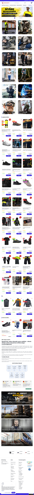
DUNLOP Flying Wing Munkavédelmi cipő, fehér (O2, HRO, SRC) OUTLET (6, 150)
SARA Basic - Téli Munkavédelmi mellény (6, 309)
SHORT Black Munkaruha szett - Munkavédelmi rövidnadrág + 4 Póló (27, 331)
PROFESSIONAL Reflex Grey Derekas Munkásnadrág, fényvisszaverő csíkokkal (17, 287)
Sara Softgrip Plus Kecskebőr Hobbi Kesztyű (17, 330)
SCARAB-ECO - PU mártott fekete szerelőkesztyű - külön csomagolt (6, 266)
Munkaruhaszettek (19, 5)
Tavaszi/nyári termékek (13, 5)
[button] (31, 384)
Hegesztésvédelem (25, 96)
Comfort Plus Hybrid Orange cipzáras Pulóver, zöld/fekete (16, 309)
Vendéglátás (25, 64)
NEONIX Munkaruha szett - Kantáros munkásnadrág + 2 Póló (6, 208)
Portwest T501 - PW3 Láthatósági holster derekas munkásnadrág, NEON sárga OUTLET (6, 130)
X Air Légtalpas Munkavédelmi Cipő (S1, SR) (27, 247)
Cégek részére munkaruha (5, 5)
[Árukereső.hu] (30, 466)
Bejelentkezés (26, 0)
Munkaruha (24, 5)
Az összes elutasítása (7, 492)
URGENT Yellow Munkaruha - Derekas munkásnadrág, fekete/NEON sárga (26, 287)
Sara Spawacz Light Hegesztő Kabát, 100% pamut (27, 309)
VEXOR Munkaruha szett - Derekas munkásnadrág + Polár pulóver (17, 150)
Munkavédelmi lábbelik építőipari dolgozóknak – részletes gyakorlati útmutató (14, 415)
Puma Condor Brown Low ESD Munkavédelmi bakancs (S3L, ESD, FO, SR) (16, 131)
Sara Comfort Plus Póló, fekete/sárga (16, 267)
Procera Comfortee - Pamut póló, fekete (6, 247)
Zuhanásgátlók (24, 112)
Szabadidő (24, 80)
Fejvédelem (9, 112)
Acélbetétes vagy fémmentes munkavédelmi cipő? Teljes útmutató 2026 (13, 401)
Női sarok (8, 64)
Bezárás (13, 492)
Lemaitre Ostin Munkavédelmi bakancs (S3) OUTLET (27, 208)
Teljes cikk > (30, 403)
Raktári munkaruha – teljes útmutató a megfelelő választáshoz (12, 429)
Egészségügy (9, 80)
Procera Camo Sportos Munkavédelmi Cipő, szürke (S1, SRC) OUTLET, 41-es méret (6, 331)
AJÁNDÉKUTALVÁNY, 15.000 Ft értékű (26, 228)
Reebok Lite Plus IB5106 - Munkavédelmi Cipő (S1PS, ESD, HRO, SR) (16, 209)
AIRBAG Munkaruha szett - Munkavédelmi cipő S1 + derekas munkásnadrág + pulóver (6, 228)
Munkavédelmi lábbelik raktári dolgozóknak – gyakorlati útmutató (12, 443)
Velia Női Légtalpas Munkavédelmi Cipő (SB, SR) (27, 189)
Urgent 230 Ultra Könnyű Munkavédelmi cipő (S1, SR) (16, 247)
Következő (30, 5)
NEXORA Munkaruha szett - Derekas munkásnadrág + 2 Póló (6, 189)
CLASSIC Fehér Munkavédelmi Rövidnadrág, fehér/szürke (6, 287)
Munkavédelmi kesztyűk (25, 48)
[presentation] (2, 128)
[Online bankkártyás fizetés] (29, 461)
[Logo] (5, 3)
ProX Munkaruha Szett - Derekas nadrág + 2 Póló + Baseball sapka (27, 130)
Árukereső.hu (29, 467)
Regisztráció (30, 0)
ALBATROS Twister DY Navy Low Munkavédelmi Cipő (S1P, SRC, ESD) (17, 170)
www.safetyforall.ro (30, 465)
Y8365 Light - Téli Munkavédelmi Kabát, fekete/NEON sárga (17, 228)
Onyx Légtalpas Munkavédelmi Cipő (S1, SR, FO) (16, 189)
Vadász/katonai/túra (9, 96)
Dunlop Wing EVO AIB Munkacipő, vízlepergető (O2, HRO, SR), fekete (6, 169)
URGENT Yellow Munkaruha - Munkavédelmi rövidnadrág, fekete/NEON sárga (26, 267)
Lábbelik (9, 48)
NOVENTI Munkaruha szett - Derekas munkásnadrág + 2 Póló (27, 169)
